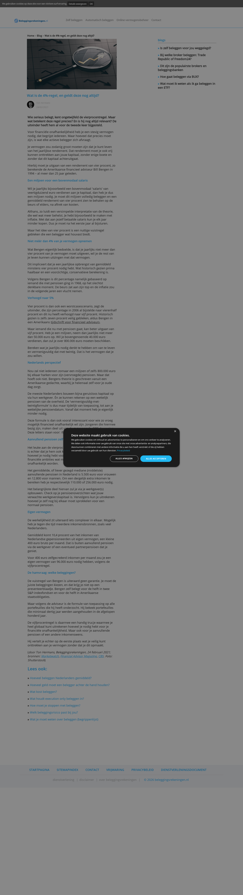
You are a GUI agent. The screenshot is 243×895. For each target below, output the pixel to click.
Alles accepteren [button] (156, 458)
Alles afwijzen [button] (124, 458)
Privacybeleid (123, 450)
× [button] (175, 431)
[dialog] (121, 447)
